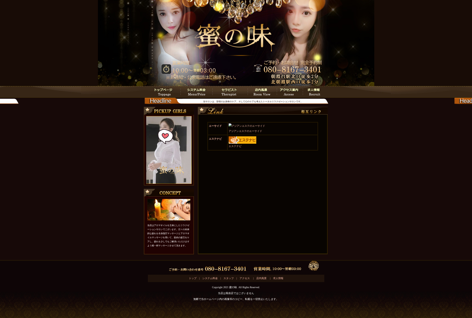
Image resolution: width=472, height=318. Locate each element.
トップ (193, 278)
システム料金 (210, 278)
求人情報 (278, 278)
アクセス (245, 278)
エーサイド (215, 126)
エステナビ (215, 138)
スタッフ (228, 278)
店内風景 (261, 278)
